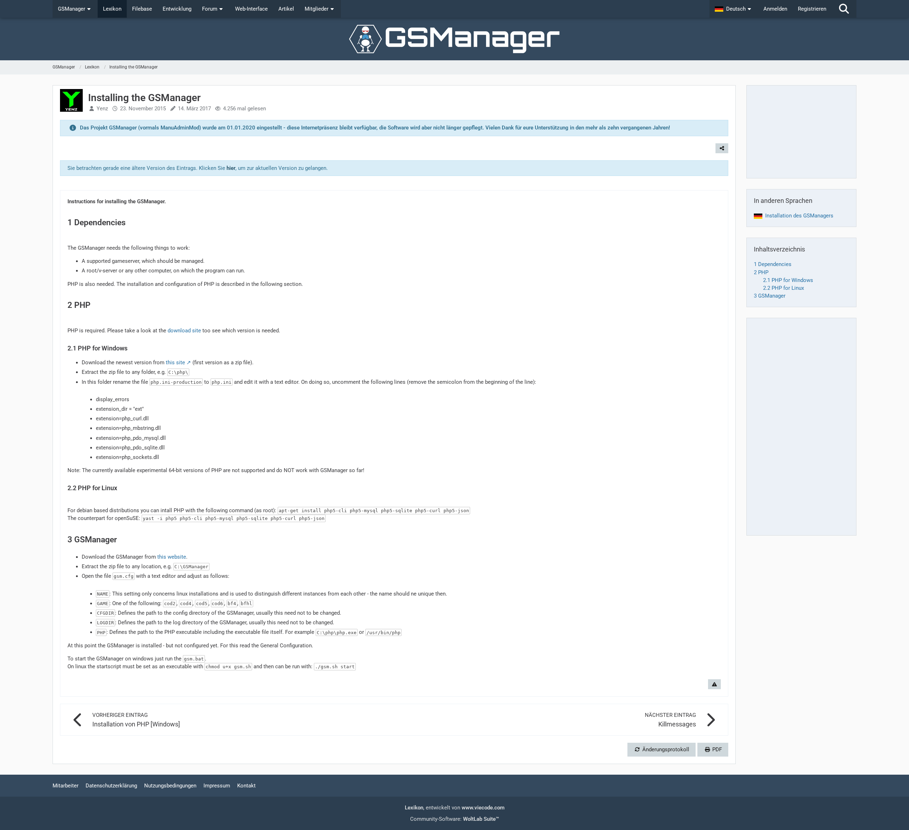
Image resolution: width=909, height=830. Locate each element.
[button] (733, 9)
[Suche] (844, 9)
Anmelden (775, 9)
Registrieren (812, 9)
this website (171, 557)
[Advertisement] (801, 131)
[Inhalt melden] (714, 684)
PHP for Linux (783, 288)
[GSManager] (454, 39)
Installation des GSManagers (799, 215)
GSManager (769, 296)
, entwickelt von (455, 807)
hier (231, 168)
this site (175, 362)
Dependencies (772, 264)
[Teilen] (721, 148)
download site (184, 330)
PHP (761, 272)
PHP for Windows (788, 280)
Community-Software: (454, 819)
